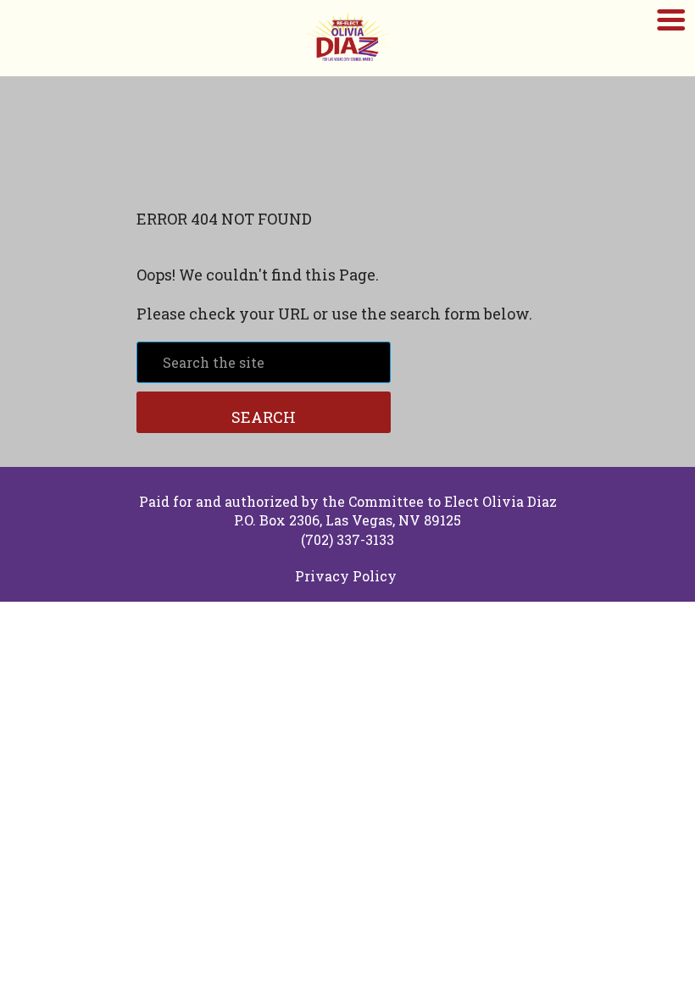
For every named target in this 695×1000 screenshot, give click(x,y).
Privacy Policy (346, 576)
